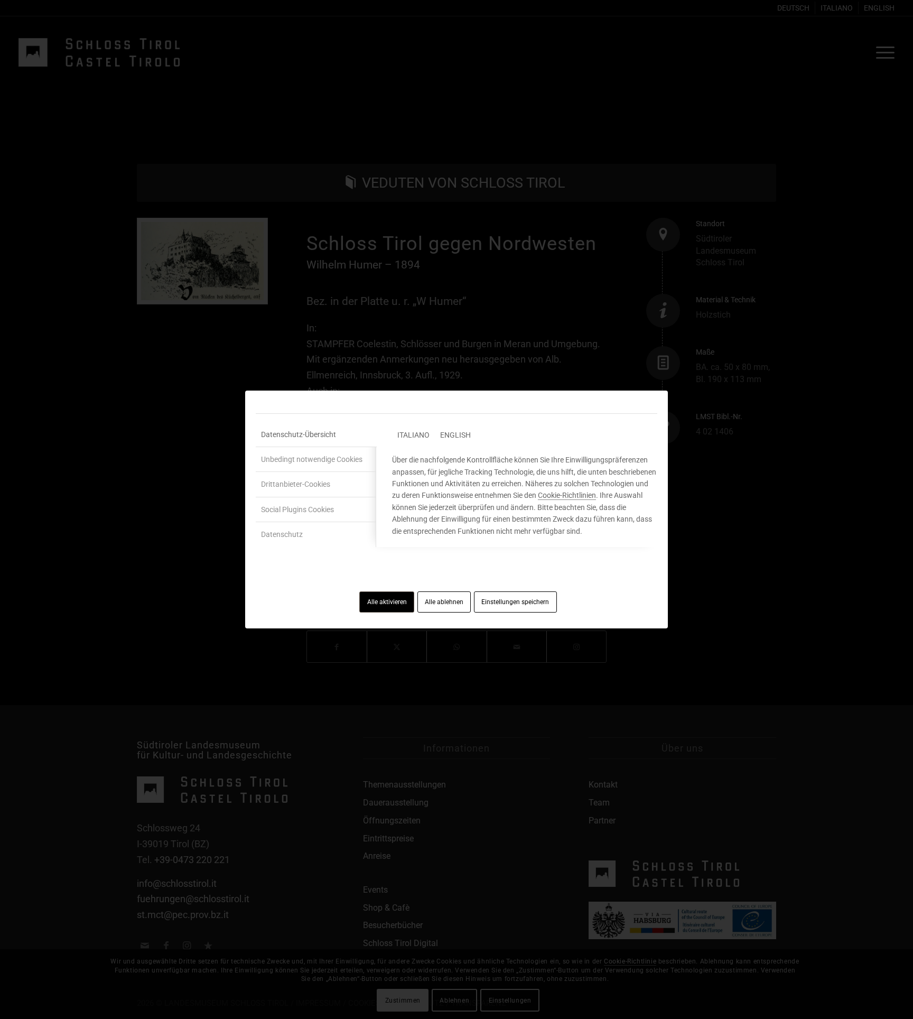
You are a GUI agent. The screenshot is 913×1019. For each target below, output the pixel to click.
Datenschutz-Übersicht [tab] (298, 434)
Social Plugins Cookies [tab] (297, 509)
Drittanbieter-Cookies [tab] (295, 484)
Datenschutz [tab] (282, 534)
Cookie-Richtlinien (567, 495)
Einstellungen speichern (515, 602)
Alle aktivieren (387, 602)
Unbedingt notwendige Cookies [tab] (311, 459)
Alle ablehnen (444, 602)
